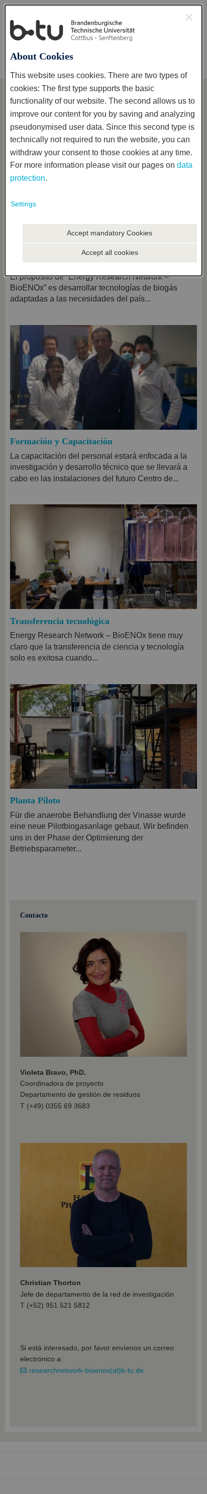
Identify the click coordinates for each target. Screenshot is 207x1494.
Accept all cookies (109, 252)
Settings (23, 204)
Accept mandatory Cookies (109, 233)
